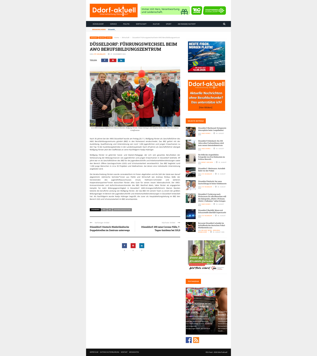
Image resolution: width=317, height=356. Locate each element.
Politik (126, 24)
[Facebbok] (189, 340)
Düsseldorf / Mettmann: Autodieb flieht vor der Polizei (211, 169)
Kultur (156, 24)
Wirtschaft (141, 24)
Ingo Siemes (206, 133)
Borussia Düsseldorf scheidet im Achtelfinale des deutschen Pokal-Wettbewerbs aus (211, 225)
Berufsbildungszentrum (122, 209)
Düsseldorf (98, 24)
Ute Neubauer (99, 54)
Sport (168, 24)
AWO (104, 209)
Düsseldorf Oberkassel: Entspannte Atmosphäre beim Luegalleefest (212, 129)
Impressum (94, 352)
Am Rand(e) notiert (187, 24)
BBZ (110, 209)
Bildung (102, 37)
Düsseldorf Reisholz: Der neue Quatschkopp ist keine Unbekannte (212, 182)
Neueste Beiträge (196, 121)
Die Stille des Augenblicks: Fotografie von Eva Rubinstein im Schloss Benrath (211, 157)
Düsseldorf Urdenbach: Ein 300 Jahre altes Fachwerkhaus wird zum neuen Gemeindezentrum (211, 143)
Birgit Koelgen (207, 162)
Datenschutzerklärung (109, 352)
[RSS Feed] (196, 340)
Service (113, 24)
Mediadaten (134, 352)
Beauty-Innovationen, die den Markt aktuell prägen (206, 313)
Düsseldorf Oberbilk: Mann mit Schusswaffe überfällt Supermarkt (212, 211)
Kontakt (124, 352)
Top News (108, 37)
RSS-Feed (209, 352)
